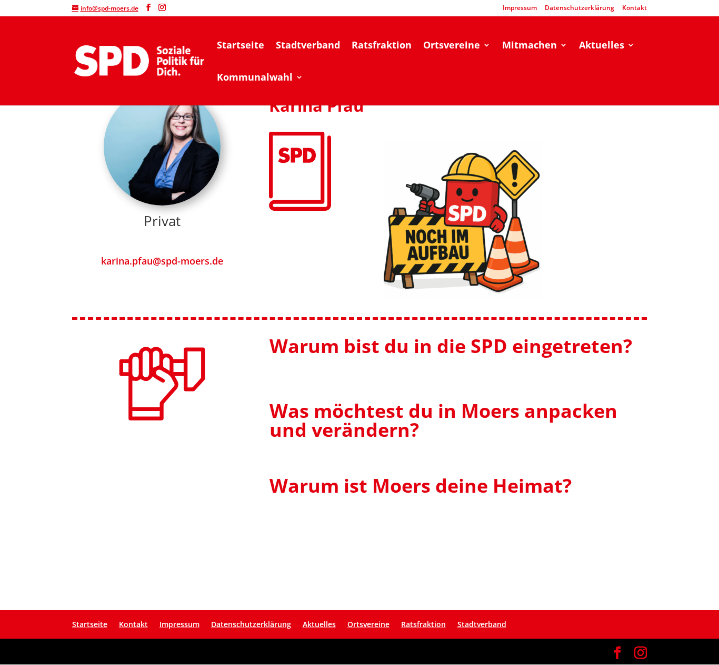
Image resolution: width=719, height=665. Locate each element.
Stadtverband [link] (308, 46)
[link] (139, 60)
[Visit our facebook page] (148, 8)
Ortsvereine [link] (451, 46)
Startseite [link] (240, 46)
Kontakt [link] (634, 8)
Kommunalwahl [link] (255, 78)
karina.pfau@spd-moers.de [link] (162, 261)
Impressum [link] (520, 8)
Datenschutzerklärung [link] (579, 8)
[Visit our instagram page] (162, 8)
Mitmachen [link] (529, 46)
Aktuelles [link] (601, 46)
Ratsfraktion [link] (382, 46)
